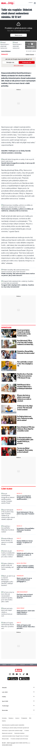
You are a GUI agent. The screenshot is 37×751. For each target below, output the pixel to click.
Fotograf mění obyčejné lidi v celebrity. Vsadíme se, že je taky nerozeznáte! (17, 286)
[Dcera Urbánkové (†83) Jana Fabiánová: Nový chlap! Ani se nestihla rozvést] (8, 430)
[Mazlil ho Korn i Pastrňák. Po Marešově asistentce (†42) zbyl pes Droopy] (8, 377)
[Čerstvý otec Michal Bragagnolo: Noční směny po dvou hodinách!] (8, 451)
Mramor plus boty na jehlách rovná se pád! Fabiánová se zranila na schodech (24, 398)
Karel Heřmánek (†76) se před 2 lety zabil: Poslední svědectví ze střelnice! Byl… (25, 342)
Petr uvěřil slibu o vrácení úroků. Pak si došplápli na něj (25, 364)
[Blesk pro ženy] (8, 4)
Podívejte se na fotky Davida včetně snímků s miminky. (16, 152)
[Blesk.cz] (18, 670)
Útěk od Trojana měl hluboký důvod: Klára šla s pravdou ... (26, 626)
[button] (12, 679)
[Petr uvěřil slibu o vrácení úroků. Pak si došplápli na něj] (8, 366)
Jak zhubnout (13, 664)
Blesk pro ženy (21, 563)
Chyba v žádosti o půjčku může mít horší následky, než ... (25, 567)
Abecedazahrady (22, 592)
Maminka (4, 664)
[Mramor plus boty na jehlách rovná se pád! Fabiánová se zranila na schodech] (8, 398)
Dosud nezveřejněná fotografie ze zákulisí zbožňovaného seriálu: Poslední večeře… (24, 333)
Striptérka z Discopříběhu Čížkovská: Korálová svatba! (25, 352)
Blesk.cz (19, 493)
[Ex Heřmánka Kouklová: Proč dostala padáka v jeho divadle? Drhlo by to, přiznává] (8, 441)
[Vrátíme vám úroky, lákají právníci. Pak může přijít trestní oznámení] (8, 409)
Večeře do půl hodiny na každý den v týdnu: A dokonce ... (25, 555)
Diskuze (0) (4, 54)
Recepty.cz (20, 551)
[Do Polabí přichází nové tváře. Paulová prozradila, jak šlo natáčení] (8, 420)
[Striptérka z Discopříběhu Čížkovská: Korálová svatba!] (8, 354)
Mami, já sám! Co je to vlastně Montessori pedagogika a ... (24, 579)
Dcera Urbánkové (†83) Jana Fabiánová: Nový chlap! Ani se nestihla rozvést (25, 429)
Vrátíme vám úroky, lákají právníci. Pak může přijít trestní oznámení (24, 408)
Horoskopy (22, 664)
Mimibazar (20, 575)
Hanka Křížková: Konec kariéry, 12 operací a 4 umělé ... (25, 542)
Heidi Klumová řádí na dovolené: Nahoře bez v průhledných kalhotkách (24, 386)
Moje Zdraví (20, 608)
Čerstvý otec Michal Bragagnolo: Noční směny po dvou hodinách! (25, 450)
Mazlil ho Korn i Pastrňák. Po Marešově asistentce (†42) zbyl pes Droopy (25, 376)
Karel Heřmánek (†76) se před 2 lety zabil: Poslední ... (25, 513)
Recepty (31, 664)
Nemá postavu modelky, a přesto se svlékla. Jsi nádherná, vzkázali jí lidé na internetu (17, 210)
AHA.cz (19, 538)
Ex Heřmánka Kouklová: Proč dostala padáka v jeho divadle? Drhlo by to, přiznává (25, 440)
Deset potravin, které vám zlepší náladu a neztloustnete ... (26, 612)
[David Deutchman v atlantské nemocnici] (6, 48)
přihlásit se (31, 2)
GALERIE (4, 151)
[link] (10, 674)
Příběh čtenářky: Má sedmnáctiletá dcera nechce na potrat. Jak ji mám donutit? (18, 274)
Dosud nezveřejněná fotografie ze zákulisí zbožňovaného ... (24, 497)
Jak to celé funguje (18, 65)
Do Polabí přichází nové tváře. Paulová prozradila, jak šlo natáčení (25, 418)
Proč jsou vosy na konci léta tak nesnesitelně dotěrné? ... (25, 596)
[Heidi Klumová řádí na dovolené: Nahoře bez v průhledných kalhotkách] (8, 388)
